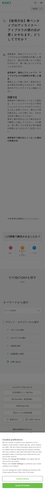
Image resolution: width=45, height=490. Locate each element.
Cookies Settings (22, 479)
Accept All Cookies (22, 485)
